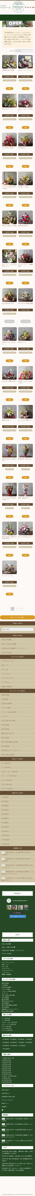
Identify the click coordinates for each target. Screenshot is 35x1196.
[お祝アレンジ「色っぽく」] (9, 334)
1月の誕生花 (5, 797)
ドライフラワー (6, 674)
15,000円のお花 (6, 1078)
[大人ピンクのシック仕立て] (25, 100)
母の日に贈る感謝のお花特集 (10, 742)
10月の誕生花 (5, 835)
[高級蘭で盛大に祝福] (9, 62)
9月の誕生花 (5, 831)
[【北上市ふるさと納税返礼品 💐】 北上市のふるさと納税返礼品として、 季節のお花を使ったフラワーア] (20, 907)
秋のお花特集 (5, 746)
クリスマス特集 (6, 707)
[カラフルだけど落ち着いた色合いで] (9, 489)
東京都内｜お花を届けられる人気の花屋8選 (17, 1156)
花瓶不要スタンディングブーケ (10, 750)
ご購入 (9, 88)
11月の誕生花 (5, 839)
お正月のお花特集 (7, 703)
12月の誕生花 (5, 844)
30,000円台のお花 (7, 1082)
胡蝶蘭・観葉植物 (7, 686)
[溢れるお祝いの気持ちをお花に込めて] (9, 528)
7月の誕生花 (5, 822)
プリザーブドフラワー (8, 678)
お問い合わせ (5, 1090)
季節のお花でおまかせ (8, 733)
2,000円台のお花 (6, 1060)
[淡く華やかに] (25, 139)
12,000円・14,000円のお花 (9, 1076)
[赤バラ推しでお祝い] (9, 139)
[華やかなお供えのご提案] (9, 217)
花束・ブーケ (9, 469)
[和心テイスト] (25, 334)
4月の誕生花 (5, 810)
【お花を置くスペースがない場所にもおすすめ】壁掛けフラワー (17, 879)
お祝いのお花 (5, 944)
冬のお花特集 (5, 725)
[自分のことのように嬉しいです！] (25, 373)
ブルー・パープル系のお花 (9, 776)
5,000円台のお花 (6, 1066)
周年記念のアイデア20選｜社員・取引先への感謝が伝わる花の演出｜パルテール (17, 1164)
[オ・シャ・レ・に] (9, 567)
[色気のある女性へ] (25, 217)
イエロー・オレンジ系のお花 (10, 771)
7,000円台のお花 (6, 1070)
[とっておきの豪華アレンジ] (25, 412)
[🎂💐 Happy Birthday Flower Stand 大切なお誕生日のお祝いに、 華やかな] (26, 907)
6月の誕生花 (5, 818)
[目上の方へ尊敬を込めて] (9, 373)
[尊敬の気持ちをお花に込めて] (9, 450)
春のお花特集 (5, 737)
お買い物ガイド (6, 1093)
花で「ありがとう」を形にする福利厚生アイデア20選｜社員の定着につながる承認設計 (17, 1169)
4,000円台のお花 (6, 1064)
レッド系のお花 (6, 767)
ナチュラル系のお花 (7, 788)
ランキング (5, 716)
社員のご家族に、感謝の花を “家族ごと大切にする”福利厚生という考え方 (17, 1152)
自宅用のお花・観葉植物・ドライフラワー (13, 648)
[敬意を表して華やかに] (25, 450)
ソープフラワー (6, 682)
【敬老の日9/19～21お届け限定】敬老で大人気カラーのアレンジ (17, 866)
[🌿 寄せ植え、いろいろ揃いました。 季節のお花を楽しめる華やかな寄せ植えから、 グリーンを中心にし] (9, 907)
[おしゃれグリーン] (9, 100)
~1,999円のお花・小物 (8, 1058)
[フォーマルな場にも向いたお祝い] (9, 178)
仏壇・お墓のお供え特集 (8, 720)
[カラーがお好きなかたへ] (25, 528)
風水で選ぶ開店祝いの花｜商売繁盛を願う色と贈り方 (17, 1159)
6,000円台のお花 (6, 1068)
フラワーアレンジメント (9, 80)
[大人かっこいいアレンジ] (25, 62)
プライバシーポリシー (7, 1100)
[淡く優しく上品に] (25, 178)
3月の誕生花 (5, 805)
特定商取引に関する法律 (8, 1096)
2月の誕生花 (5, 801)
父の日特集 (5, 699)
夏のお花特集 (5, 729)
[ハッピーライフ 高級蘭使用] (25, 256)
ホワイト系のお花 (7, 780)
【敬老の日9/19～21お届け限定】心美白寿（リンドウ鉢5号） (17, 860)
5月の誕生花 (5, 814)
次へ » (22, 609)
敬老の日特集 (5, 695)
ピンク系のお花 (6, 763)
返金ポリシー (5, 1103)
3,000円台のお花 (6, 1062)
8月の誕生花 (5, 827)
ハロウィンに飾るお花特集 (9, 712)
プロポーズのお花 (7, 652)
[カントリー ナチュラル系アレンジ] (9, 256)
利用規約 (4, 1106)
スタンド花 (5, 669)
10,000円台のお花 (6, 1074)
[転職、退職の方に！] (25, 489)
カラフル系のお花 (7, 784)
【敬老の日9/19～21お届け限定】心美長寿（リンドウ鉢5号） (17, 853)
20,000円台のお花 (7, 1080)
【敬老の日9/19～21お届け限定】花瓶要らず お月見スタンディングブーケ (17, 873)
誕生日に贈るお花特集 (8, 754)
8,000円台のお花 (6, 1072)
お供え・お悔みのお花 (7, 947)
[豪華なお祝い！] (9, 412)
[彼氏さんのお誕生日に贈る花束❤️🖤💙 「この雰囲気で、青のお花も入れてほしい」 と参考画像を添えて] (14, 907)
